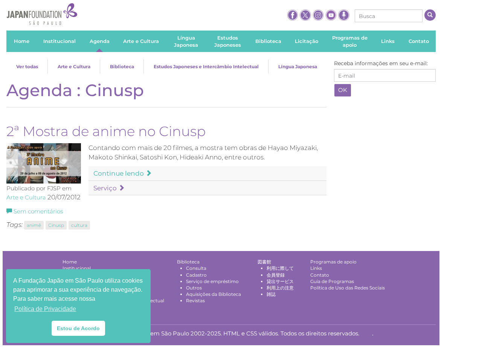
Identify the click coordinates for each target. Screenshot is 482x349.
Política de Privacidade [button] (45, 309)
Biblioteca (122, 66)
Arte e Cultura (74, 66)
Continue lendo (119, 173)
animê (34, 225)
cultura (79, 225)
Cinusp (56, 225)
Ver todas (27, 66)
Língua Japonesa (297, 66)
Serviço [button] (105, 188)
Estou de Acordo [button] (78, 328)
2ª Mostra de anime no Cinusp (106, 131)
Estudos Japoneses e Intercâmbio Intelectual (206, 66)
